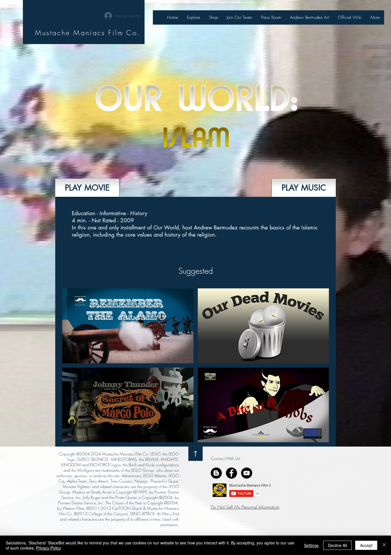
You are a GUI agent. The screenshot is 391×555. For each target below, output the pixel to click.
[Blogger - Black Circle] (216, 473)
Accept (366, 545)
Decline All (337, 545)
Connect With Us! (225, 458)
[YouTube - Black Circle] (246, 473)
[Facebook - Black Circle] (231, 473)
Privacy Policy (48, 548)
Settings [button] (311, 545)
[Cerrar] (384, 545)
